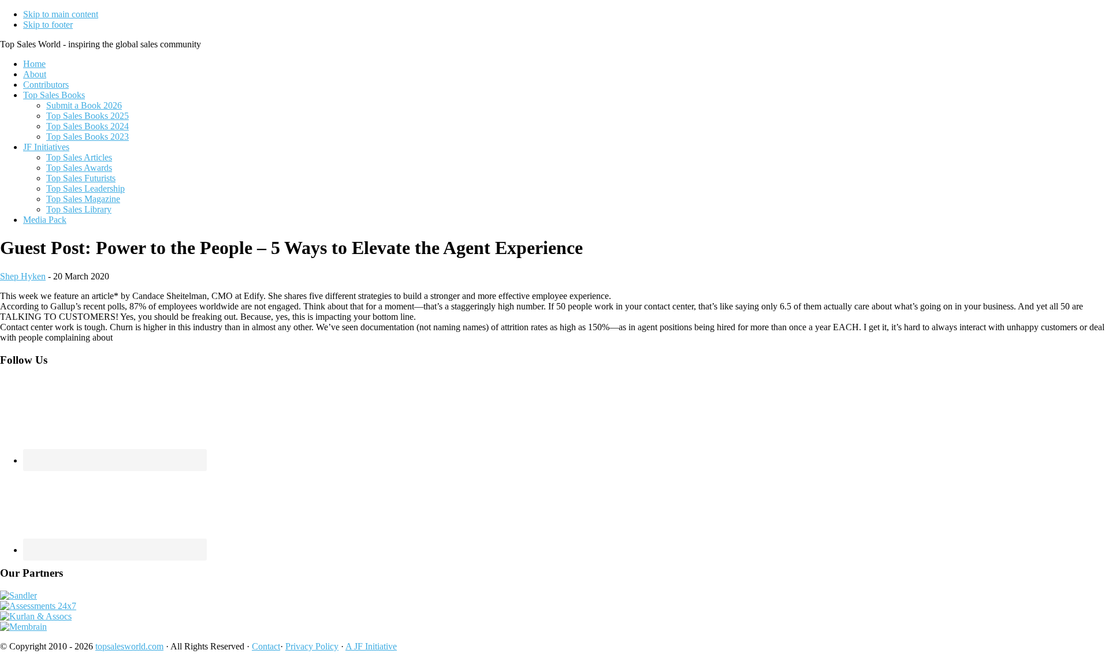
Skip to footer (48, 24)
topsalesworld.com (129, 646)
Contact (266, 646)
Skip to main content (60, 14)
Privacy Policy (311, 646)
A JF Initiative (371, 646)
